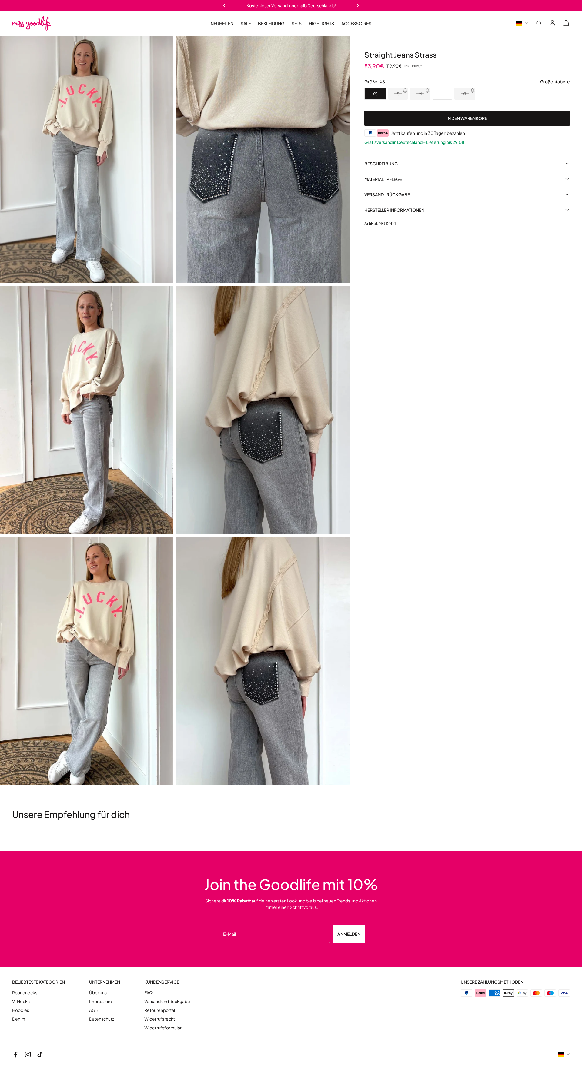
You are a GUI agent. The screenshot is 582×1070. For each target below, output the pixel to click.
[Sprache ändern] (522, 23)
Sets (297, 23)
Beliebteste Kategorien (38, 982)
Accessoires (356, 23)
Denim (18, 1019)
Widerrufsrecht (159, 1019)
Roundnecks (24, 992)
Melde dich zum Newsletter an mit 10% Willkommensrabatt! (291, 5)
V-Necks (21, 1001)
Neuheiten (222, 23)
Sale (246, 23)
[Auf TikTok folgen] (40, 1054)
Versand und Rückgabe (167, 1001)
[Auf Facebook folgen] (15, 1054)
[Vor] (358, 5)
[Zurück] (224, 5)
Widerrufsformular (163, 1027)
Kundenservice (161, 982)
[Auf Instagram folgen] (28, 1054)
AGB (94, 1010)
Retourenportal (159, 1010)
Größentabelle (555, 81)
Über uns (98, 992)
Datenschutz (101, 1019)
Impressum (100, 1001)
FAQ (148, 992)
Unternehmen (104, 982)
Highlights (321, 23)
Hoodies (20, 1010)
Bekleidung (271, 23)
